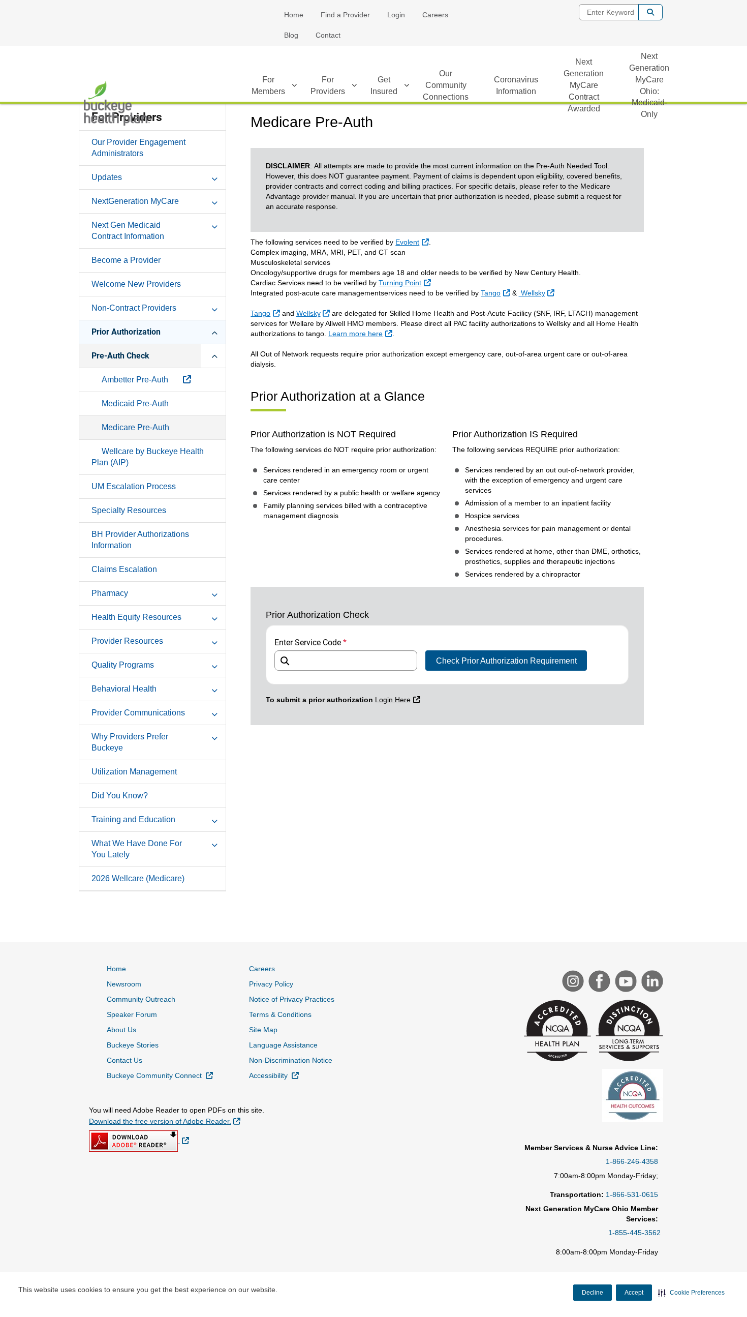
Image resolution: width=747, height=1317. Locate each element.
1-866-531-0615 (632, 1194)
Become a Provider (126, 260)
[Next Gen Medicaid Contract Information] (214, 225)
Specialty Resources (128, 510)
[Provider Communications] (214, 712)
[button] (691, 1292)
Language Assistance (283, 1045)
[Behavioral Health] (214, 688)
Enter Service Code (310, 642)
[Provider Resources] (214, 641)
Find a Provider (345, 15)
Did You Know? (119, 795)
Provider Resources (127, 641)
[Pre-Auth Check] (214, 355)
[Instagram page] (571, 982)
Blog (291, 35)
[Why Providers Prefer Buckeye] (214, 736)
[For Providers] (354, 87)
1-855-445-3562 (634, 1233)
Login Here (398, 699)
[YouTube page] (624, 982)
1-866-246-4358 (632, 1161)
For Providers (327, 85)
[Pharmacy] (214, 593)
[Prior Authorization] (214, 331)
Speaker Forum (132, 1014)
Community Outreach (141, 999)
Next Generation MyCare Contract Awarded (584, 84)
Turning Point (406, 282)
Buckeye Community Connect (160, 1075)
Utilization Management (134, 771)
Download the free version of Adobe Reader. (164, 1121)
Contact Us (124, 1060)
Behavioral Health (124, 688)
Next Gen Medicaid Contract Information (127, 231)
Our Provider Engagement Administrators (138, 148)
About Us (121, 1030)
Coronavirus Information (516, 85)
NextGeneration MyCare (135, 201)
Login (396, 15)
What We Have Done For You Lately (136, 849)
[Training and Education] (214, 819)
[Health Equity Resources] (214, 617)
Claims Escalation (124, 569)
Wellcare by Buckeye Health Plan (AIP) (147, 457)
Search (650, 12)
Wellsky (538, 292)
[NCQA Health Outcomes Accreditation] (631, 1097)
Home (293, 15)
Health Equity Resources (136, 617)
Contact (328, 35)
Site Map (263, 1030)
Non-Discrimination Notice (290, 1060)
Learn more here (361, 333)
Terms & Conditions (280, 1014)
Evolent (413, 241)
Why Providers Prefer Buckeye (129, 742)
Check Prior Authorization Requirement (506, 660)
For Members (268, 85)
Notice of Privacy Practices (291, 999)
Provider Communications (138, 712)
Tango (496, 292)
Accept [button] (634, 1292)
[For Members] (294, 87)
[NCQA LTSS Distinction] (628, 1032)
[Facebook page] (598, 982)
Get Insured (383, 85)
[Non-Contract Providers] (214, 308)
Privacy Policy (271, 984)
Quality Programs (122, 665)
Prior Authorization (126, 332)
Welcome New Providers (136, 284)
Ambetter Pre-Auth (135, 379)
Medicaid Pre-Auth (135, 403)
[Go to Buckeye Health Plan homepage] (117, 103)
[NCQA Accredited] (556, 1032)
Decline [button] (592, 1292)
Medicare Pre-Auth (135, 427)
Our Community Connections (446, 85)
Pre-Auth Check (120, 356)
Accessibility (274, 1075)
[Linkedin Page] (651, 982)
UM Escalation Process (133, 486)
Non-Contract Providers (133, 308)
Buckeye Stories (133, 1045)
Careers (435, 15)
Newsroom (124, 984)
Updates (106, 177)
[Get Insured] (406, 87)
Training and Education (133, 819)
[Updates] (214, 177)
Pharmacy (109, 593)
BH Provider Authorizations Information (140, 540)
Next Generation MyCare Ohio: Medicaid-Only (649, 85)
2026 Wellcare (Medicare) (137, 878)
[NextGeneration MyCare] (214, 201)
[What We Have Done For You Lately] (214, 843)
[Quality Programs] (214, 664)
